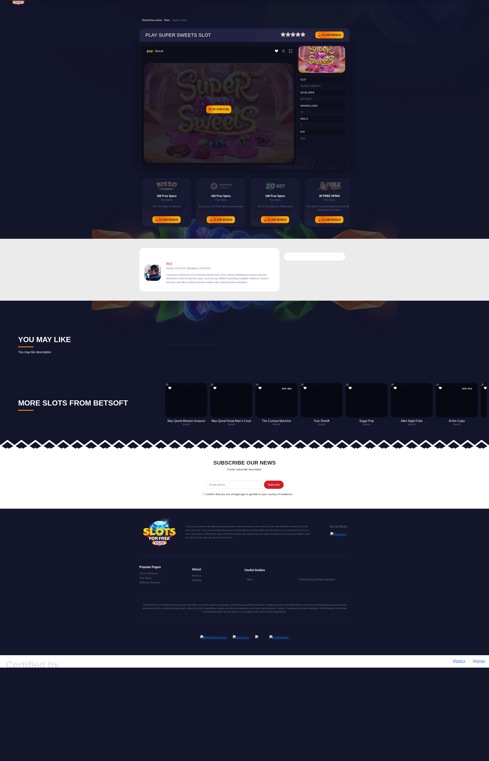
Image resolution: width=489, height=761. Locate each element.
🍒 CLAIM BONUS (329, 34)
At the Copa (457, 421)
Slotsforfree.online (152, 20)
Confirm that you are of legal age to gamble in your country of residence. (249, 494)
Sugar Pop (366, 421)
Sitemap (196, 580)
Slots (167, 20)
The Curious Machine (276, 421)
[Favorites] (276, 51)
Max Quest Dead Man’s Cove (231, 421)
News (250, 579)
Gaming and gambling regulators (317, 579)
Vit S (169, 263)
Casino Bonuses (148, 573)
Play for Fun (219, 109)
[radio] (283, 35)
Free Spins (145, 577)
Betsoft (159, 51)
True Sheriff (321, 421)
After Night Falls (412, 421)
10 (302, 112)
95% (303, 138)
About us (197, 575)
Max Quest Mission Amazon (186, 421)
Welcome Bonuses (149, 582)
